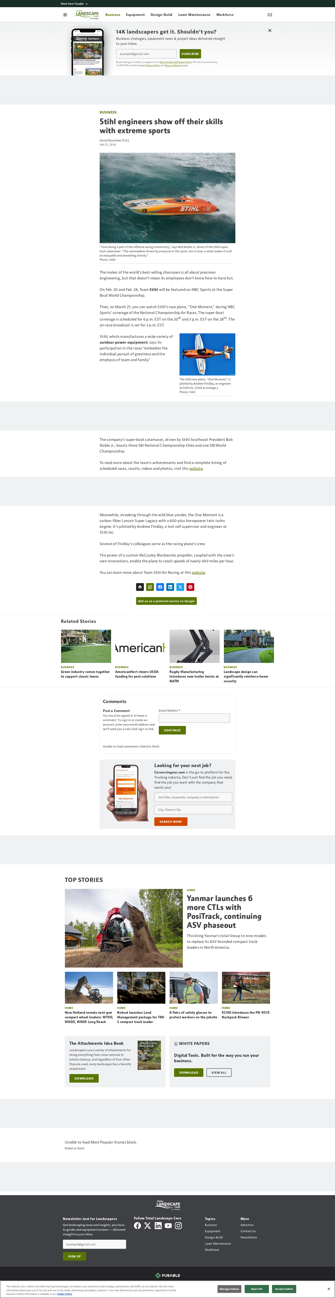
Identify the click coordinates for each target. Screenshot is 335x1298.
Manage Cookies (229, 1288)
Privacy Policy (153, 65)
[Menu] (65, 14)
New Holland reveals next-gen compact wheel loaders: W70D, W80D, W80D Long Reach (89, 1017)
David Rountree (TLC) (114, 140)
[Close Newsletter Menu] (269, 30)
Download (84, 1078)
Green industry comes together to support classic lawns (85, 674)
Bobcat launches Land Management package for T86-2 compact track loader (141, 1017)
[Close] (329, 1289)
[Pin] (190, 587)
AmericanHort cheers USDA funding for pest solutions (137, 674)
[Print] (140, 587)
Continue (172, 730)
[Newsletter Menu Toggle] (270, 14)
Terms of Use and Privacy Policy (175, 61)
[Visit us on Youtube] (168, 1225)
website (196, 468)
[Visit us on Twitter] (148, 1225)
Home (191, 890)
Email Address (169, 710)
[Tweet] (180, 587)
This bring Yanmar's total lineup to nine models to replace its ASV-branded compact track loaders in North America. (226, 941)
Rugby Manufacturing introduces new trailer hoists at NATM (194, 676)
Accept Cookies (284, 1288)
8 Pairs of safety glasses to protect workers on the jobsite (193, 1014)
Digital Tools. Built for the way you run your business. (216, 1058)
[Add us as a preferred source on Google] (150, 587)
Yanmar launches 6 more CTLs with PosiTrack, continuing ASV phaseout (224, 911)
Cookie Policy (64, 1293)
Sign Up (74, 1256)
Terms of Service (173, 65)
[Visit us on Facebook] (137, 1225)
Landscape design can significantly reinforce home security (246, 676)
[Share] (160, 587)
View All (219, 1072)
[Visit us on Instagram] (178, 1225)
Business (108, 112)
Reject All (256, 1288)
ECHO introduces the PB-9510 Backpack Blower (245, 1014)
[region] (167, 1289)
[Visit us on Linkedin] (158, 1225)
